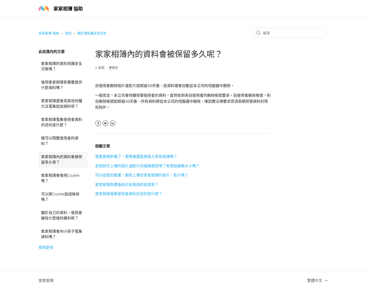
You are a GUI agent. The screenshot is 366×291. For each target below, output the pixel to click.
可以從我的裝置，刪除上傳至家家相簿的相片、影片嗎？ (141, 175)
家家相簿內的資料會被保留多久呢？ (61, 159)
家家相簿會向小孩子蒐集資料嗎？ (61, 234)
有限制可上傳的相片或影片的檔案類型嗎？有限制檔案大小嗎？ (147, 166)
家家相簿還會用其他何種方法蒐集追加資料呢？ (61, 103)
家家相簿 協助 (49, 33)
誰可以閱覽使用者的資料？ (59, 141)
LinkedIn (113, 123)
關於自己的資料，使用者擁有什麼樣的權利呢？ (61, 215)
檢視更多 (46, 247)
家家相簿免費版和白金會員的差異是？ (127, 184)
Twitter (105, 123)
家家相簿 (46, 280)
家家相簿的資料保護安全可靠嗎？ (61, 66)
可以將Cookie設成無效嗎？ (60, 197)
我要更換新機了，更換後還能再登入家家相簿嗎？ (136, 156)
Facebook (98, 123)
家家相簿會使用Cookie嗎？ (60, 178)
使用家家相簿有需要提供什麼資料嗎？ (61, 85)
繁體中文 (315, 280)
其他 (68, 33)
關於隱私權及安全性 (92, 33)
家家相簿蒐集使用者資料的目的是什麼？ (61, 122)
